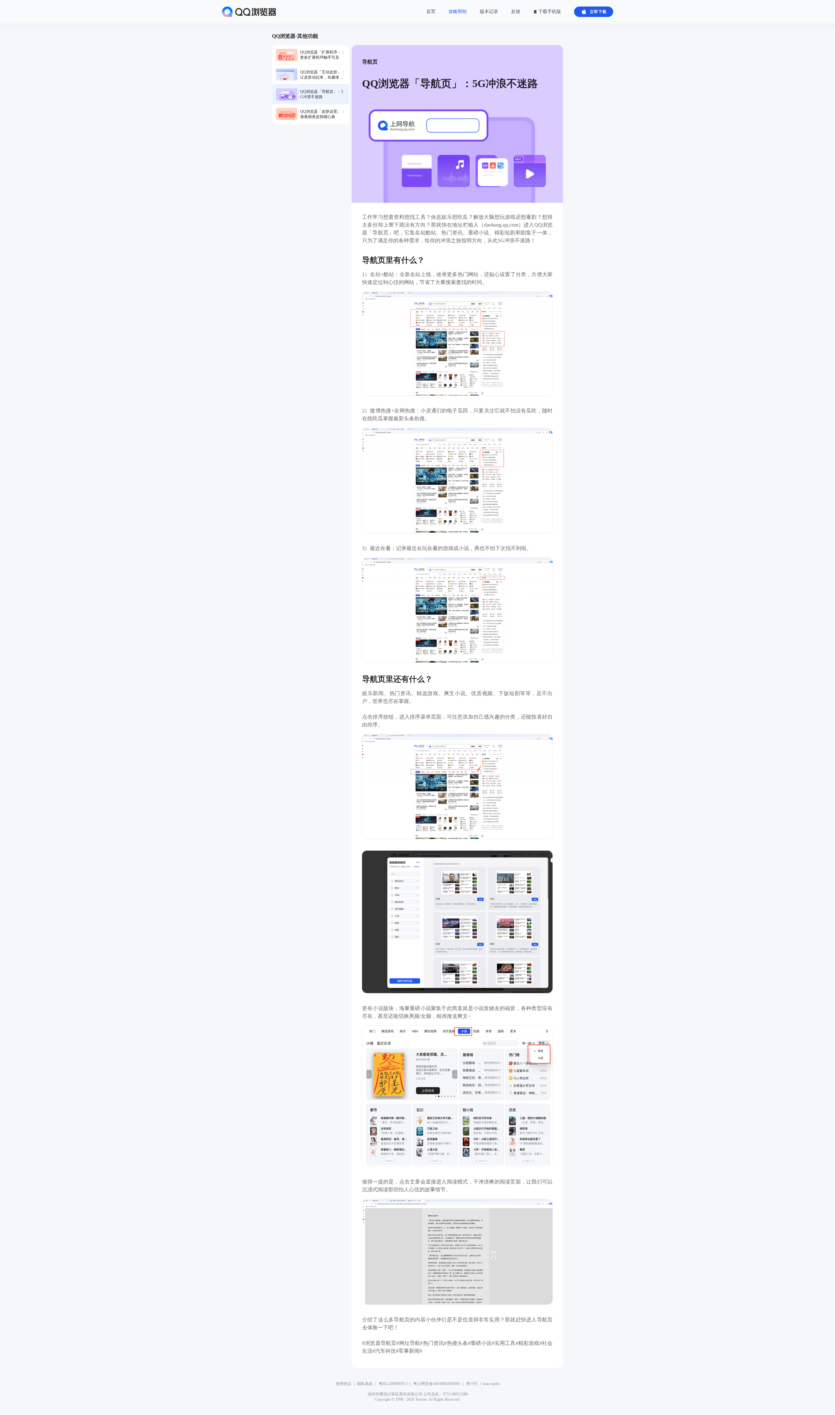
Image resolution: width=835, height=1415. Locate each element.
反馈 (515, 11)
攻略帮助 (457, 11)
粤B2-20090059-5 (393, 1383)
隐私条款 (365, 1383)
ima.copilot (491, 1383)
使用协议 (343, 1383)
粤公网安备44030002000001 (436, 1383)
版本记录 (489, 11)
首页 (430, 11)
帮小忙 (472, 1383)
